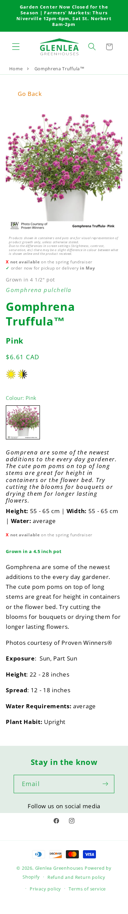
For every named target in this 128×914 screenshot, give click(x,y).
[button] (16, 47)
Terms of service (87, 889)
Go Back (30, 94)
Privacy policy (45, 889)
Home (16, 69)
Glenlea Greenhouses (59, 868)
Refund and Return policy (76, 877)
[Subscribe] (105, 784)
